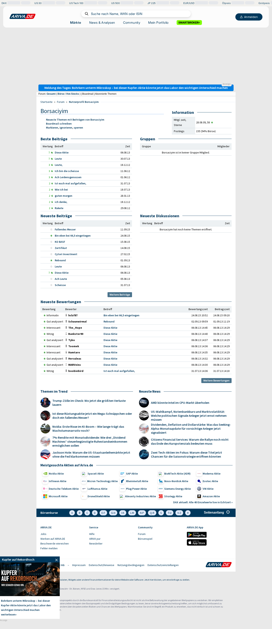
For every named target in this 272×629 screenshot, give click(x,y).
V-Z (179, 513)
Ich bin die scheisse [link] (67, 171)
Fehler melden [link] (49, 548)
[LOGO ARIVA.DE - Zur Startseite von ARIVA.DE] (22, 16)
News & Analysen (102, 23)
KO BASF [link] (60, 242)
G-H (113, 513)
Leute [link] (58, 158)
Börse (61, 93)
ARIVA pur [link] (95, 539)
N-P (142, 513)
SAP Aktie (132, 473)
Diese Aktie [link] (61, 152)
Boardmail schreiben (59, 123)
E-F (103, 513)
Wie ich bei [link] (61, 189)
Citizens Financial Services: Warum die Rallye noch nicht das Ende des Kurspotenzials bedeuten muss (190, 441)
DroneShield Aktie (99, 496)
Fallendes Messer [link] (65, 229)
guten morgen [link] (63, 196)
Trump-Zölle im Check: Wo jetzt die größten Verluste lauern (89, 403)
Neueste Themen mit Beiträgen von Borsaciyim (75, 119)
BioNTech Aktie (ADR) (177, 473)
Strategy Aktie (173, 496)
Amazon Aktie (211, 496)
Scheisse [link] (60, 285)
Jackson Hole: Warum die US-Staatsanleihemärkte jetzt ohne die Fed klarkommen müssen (91, 454)
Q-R (152, 513)
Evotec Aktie (210, 481)
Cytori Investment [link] (66, 254)
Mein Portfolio (158, 23)
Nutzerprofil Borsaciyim (84, 102)
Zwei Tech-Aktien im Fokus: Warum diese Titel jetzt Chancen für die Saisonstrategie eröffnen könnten (186, 454)
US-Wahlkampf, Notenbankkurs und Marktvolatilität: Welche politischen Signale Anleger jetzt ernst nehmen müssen (189, 416)
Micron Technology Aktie (102, 481)
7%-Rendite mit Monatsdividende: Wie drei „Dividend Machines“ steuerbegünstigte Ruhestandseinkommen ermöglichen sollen (89, 441)
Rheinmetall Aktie (137, 481)
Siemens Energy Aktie (177, 488)
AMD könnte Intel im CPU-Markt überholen (180, 403)
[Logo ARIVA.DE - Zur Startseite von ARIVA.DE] (219, 565)
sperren (78, 127)
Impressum (79, 565)
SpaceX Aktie (96, 473)
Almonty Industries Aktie (140, 496)
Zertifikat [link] (61, 248)
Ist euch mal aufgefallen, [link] (70, 183)
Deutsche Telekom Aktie (64, 488)
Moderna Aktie (211, 473)
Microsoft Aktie (58, 496)
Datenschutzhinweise (101, 565)
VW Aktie (208, 488)
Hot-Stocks (72, 93)
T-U (169, 513)
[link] (72, 315)
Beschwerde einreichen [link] (54, 543)
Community (131, 23)
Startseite (46, 102)
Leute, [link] (59, 165)
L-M (132, 513)
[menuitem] (62, 534)
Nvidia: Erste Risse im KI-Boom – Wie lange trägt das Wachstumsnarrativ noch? (88, 428)
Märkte (75, 23)
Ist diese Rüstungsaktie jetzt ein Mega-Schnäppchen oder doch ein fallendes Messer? (92, 416)
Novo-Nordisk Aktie (176, 481)
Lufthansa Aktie (97, 488)
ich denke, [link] (61, 202)
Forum (61, 102)
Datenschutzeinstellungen (163, 565)
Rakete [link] (59, 208)
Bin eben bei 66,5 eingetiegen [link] (73, 235)
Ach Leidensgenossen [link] (68, 177)
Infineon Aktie (57, 481)
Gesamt (51, 93)
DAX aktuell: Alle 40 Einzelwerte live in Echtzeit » (203, 502)
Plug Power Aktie (136, 488)
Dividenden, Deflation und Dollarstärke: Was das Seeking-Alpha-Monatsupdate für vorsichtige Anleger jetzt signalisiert (191, 428)
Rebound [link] (60, 260)
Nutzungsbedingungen (130, 565)
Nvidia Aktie (56, 473)
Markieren (52, 127)
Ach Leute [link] (61, 279)
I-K (122, 513)
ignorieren (66, 127)
